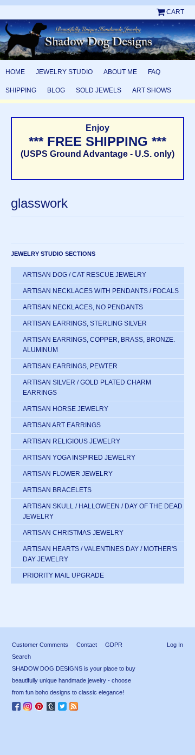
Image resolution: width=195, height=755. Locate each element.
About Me (120, 72)
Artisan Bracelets (57, 490)
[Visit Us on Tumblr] (52, 704)
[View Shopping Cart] (161, 12)
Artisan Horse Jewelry (65, 409)
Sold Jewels (98, 90)
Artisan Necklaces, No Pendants (83, 307)
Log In (175, 644)
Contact (86, 644)
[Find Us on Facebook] (17, 704)
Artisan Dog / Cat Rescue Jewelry (84, 275)
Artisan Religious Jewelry (71, 441)
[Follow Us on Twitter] (63, 704)
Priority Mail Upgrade (63, 575)
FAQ (154, 72)
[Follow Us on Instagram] (29, 704)
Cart (175, 12)
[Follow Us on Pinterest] (41, 704)
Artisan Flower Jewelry (68, 474)
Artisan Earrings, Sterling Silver (85, 323)
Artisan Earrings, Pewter (70, 366)
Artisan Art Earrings (62, 425)
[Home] (97, 39)
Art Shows (151, 90)
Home (15, 72)
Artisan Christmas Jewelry (73, 533)
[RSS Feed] (75, 704)
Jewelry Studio (64, 72)
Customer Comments (40, 644)
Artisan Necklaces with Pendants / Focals (101, 291)
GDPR (113, 644)
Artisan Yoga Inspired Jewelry (79, 457)
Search (21, 656)
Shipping (20, 90)
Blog (56, 90)
